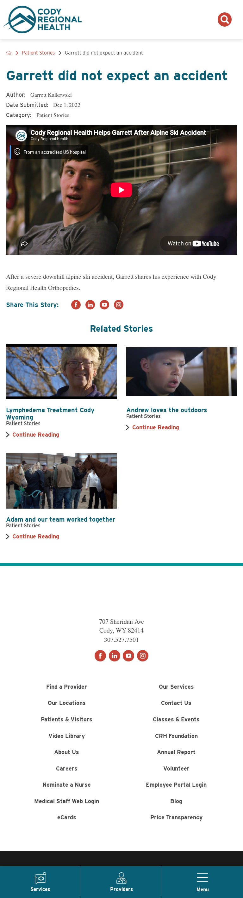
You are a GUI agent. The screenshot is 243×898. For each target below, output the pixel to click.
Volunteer (176, 768)
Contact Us (176, 703)
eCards (66, 817)
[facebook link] (76, 304)
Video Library (66, 735)
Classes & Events (176, 719)
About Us (66, 752)
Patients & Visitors (66, 719)
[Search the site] (225, 19)
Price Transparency (176, 817)
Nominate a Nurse (66, 784)
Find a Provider (66, 686)
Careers (67, 768)
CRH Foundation (176, 735)
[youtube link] (104, 304)
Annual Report (176, 752)
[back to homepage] (9, 53)
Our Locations (67, 703)
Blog (176, 801)
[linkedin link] (90, 304)
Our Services (176, 686)
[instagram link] (118, 304)
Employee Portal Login (176, 784)
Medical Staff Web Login (66, 801)
